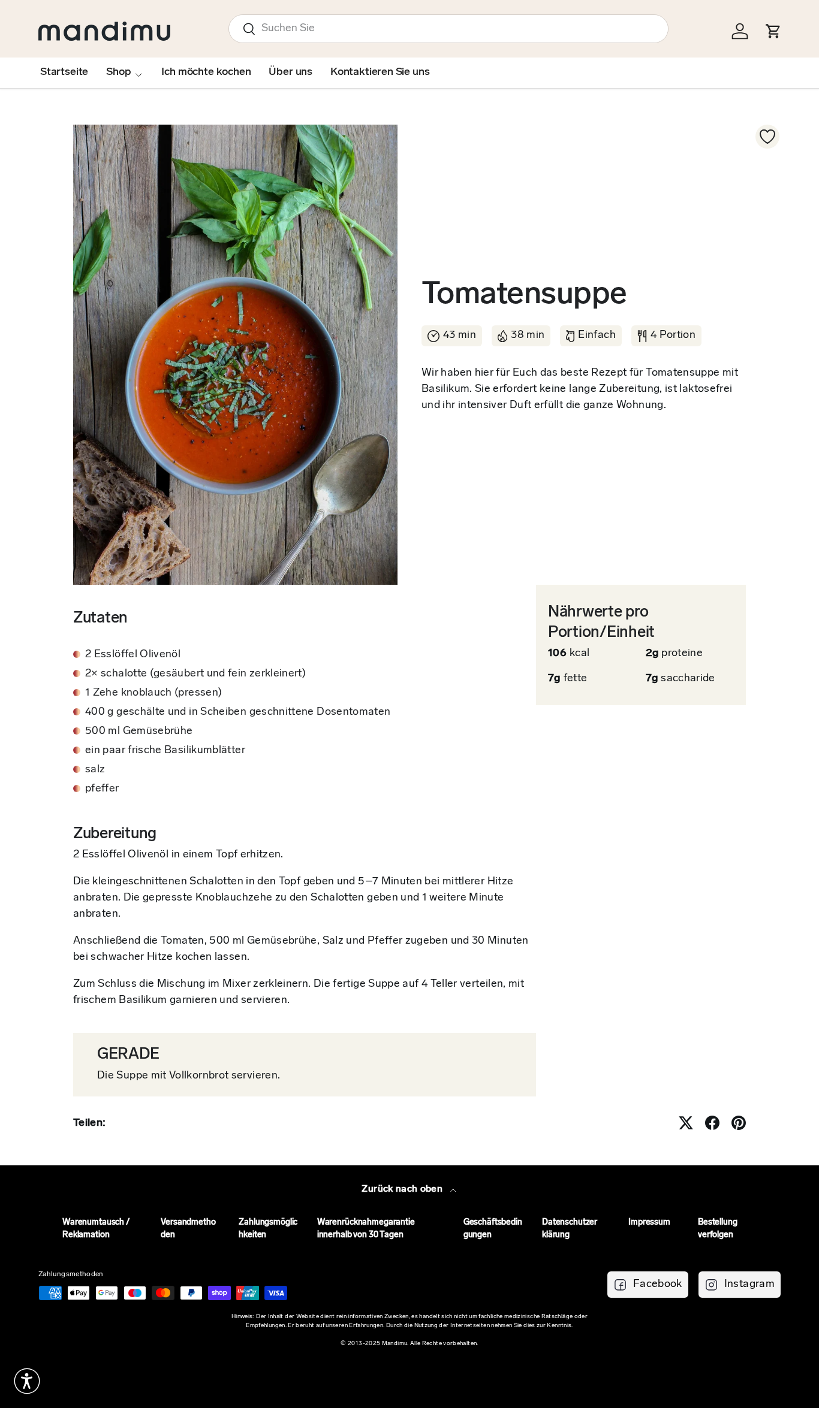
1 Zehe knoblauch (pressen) (153, 693)
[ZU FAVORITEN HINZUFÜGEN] (767, 137)
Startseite (64, 72)
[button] (27, 1381)
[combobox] (448, 29)
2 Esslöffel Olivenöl (132, 654)
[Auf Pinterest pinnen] (738, 1123)
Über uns (290, 72)
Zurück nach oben (403, 1189)
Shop (118, 72)
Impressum (649, 1222)
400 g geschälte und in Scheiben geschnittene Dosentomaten (238, 712)
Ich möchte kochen (206, 72)
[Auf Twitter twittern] (686, 1123)
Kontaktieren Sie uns (379, 72)
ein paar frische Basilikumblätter (165, 750)
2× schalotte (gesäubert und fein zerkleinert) (195, 674)
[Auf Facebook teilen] (712, 1123)
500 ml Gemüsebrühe (138, 731)
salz (95, 770)
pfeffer (102, 789)
